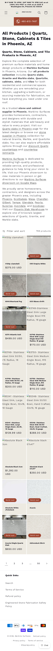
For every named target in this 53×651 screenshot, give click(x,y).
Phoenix (7, 199)
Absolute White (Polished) (11, 509)
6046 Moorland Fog (13, 301)
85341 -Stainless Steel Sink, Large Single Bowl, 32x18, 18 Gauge (13, 426)
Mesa (32, 199)
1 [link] (6, 563)
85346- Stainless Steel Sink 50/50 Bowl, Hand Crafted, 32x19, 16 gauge (38, 426)
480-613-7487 (29, 21)
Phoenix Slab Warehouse (29, 209)
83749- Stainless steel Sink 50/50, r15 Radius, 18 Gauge (14, 381)
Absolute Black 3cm (14, 467)
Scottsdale (20, 199)
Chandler (42, 199)
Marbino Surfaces (13, 158)
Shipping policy (28, 645)
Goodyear (38, 206)
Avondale (19, 206)
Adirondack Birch (37, 543)
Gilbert (6, 202)
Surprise (7, 206)
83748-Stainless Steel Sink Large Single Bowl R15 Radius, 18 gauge (37, 338)
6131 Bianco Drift (37, 301)
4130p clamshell (12, 264)
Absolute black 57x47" (36, 468)
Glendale (27, 202)
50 (38, 563)
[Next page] (46, 563)
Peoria (39, 202)
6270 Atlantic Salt (13, 335)
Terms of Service (14, 589)
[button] (6, 12)
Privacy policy (19, 641)
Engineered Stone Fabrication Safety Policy (25, 605)
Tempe (16, 202)
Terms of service (35, 641)
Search (9, 583)
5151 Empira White (38, 264)
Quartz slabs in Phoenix (17, 128)
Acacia (33, 508)
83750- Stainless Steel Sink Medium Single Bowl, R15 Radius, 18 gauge (38, 382)
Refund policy (13, 596)
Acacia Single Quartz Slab (14, 544)
